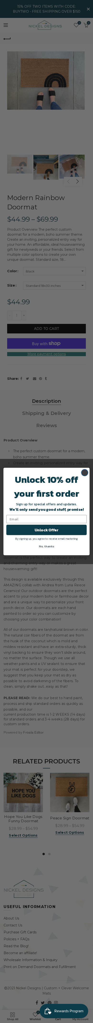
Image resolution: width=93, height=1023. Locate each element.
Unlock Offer (46, 530)
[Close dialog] (84, 472)
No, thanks (46, 546)
